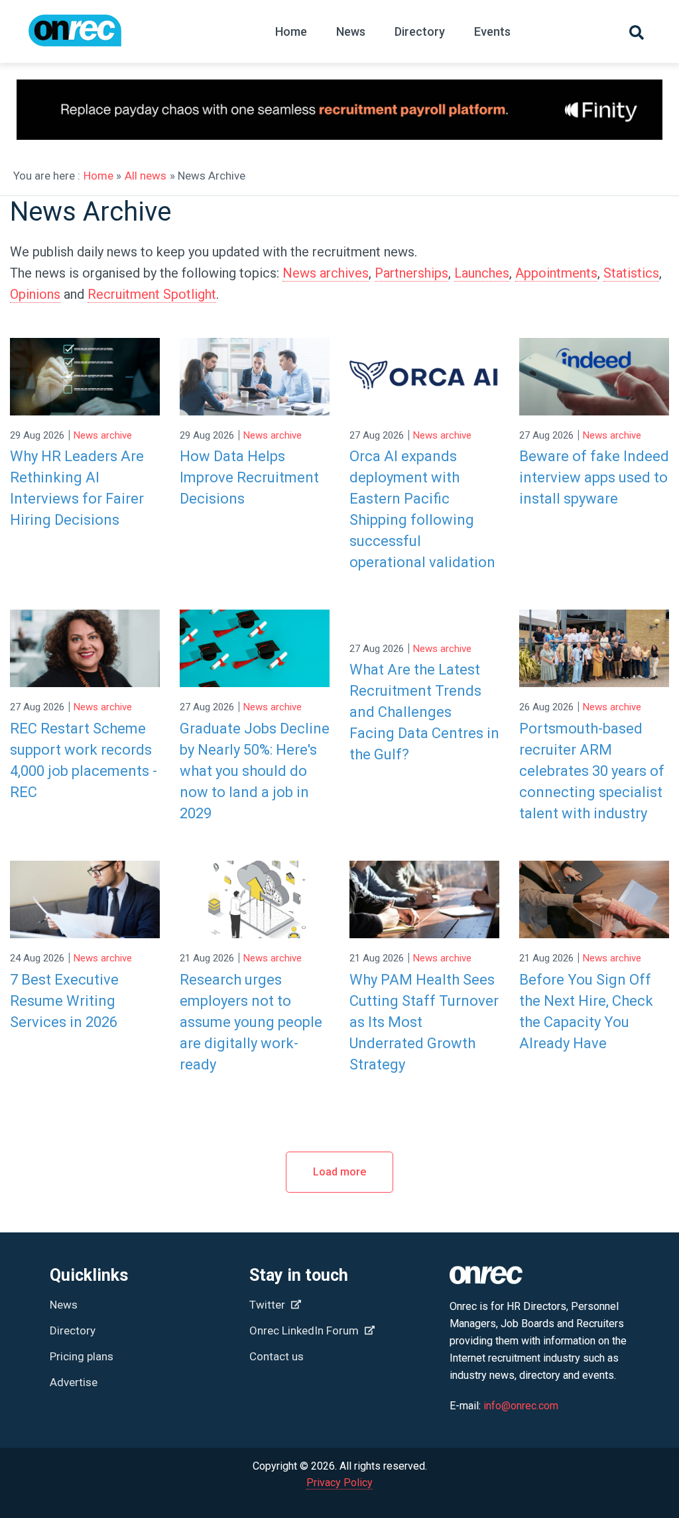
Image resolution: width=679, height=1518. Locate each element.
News (350, 31)
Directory (420, 31)
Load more (339, 1172)
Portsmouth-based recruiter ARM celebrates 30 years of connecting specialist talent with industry (591, 771)
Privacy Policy (339, 1482)
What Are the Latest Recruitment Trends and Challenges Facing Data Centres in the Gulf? (424, 712)
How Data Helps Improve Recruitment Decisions (249, 477)
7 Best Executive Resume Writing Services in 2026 (64, 1000)
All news (145, 175)
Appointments (556, 273)
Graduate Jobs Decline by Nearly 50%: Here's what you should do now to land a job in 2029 (255, 771)
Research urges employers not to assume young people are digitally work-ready (251, 1022)
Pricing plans (81, 1356)
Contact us (276, 1356)
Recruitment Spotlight (152, 294)
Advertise (73, 1382)
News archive (103, 435)
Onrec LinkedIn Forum (305, 1330)
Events (492, 31)
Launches (481, 273)
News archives (325, 273)
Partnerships (411, 273)
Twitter (268, 1304)
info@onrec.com (520, 1405)
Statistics (631, 273)
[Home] (75, 37)
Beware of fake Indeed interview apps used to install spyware (594, 477)
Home (291, 31)
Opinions (35, 294)
